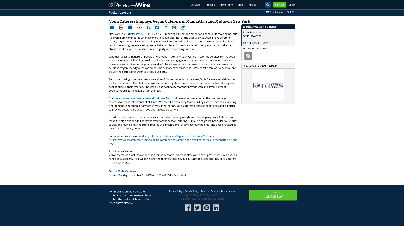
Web (254, 42)
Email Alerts (276, 12)
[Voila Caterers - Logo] (268, 100)
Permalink (180, 175)
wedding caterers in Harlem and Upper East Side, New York (174, 136)
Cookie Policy (192, 191)
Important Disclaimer (213, 198)
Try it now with (273, 194)
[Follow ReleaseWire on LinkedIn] (216, 211)
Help (241, 4)
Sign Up (279, 4)
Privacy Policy (175, 191)
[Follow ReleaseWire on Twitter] (197, 211)
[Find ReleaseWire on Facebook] (188, 211)
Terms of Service (209, 191)
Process (210, 4)
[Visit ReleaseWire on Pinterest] (206, 211)
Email (246, 42)
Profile (264, 42)
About (252, 4)
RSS (292, 12)
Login (292, 4)
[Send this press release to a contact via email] (112, 27)
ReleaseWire (129, 5)
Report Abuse (228, 191)
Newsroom (226, 4)
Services (195, 4)
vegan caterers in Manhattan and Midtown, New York (146, 98)
